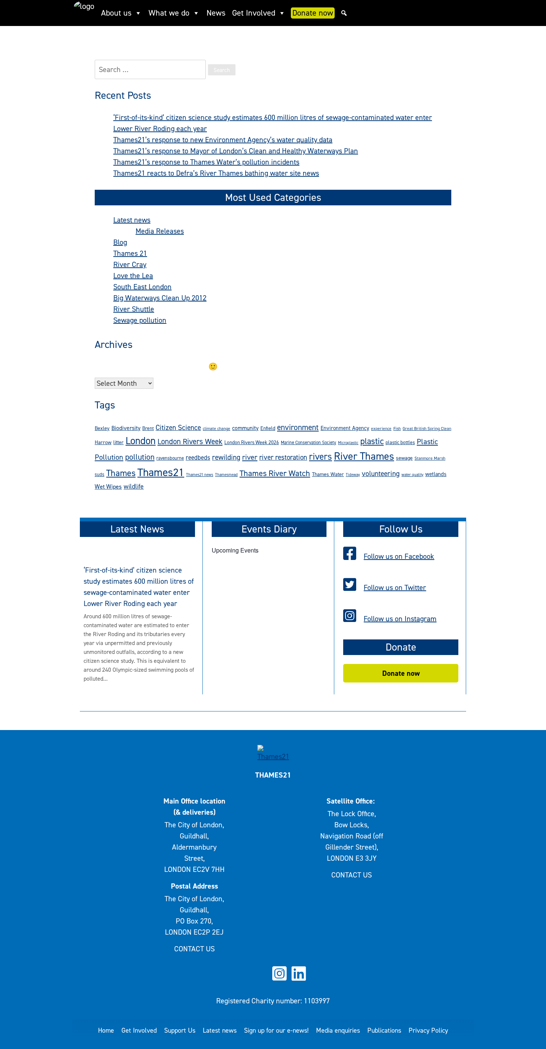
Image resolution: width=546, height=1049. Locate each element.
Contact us (194, 949)
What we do (169, 12)
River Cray (129, 264)
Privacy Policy (428, 1030)
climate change (216, 428)
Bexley (102, 428)
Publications (384, 1030)
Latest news (131, 220)
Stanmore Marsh (430, 458)
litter (118, 442)
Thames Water (328, 474)
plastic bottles (400, 442)
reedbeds (198, 457)
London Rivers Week (189, 441)
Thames (121, 473)
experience (381, 428)
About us (116, 12)
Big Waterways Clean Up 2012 (160, 298)
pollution (140, 457)
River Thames (364, 456)
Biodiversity (125, 428)
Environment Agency (345, 428)
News (216, 12)
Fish (397, 428)
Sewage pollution (139, 320)
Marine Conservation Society (308, 442)
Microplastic (348, 442)
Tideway (353, 474)
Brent (148, 428)
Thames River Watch (275, 473)
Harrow (103, 442)
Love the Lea (133, 275)
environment (298, 427)
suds (99, 474)
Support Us (179, 1030)
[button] (344, 13)
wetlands (435, 474)
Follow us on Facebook (399, 556)
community (245, 428)
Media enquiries (338, 1030)
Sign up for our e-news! (276, 1030)
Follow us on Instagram (400, 618)
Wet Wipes (108, 487)
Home (106, 1030)
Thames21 (160, 472)
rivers (320, 456)
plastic (372, 441)
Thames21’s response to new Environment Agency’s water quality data (222, 139)
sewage (404, 458)
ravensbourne (170, 458)
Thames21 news (199, 474)
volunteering (381, 473)
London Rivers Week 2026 (251, 442)
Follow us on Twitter (395, 587)
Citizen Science (178, 427)
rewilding (226, 457)
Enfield (267, 428)
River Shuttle (133, 309)
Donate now (312, 12)
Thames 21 (130, 253)
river (249, 457)
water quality (412, 474)
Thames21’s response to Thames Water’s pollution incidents (206, 162)
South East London (142, 286)
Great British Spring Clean (427, 428)
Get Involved (253, 12)
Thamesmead (226, 474)
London (141, 440)
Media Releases (160, 231)
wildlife (134, 486)
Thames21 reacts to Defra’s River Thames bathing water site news (216, 173)
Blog (120, 242)
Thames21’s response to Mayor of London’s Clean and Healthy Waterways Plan (235, 151)
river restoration (283, 457)
